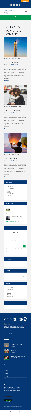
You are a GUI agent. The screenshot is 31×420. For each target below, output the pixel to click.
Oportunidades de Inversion (10, 379)
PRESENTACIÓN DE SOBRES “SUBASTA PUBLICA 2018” (17, 343)
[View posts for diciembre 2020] (6, 232)
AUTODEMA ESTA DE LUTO (16, 216)
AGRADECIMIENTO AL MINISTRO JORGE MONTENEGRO (18, 357)
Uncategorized (10, 197)
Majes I (6, 370)
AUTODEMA (12, 405)
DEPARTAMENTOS (10, 188)
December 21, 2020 (11, 213)
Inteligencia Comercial (9, 376)
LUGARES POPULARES (11, 190)
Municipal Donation (13, 65)
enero (9, 293)
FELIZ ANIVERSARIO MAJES (16, 208)
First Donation (11, 158)
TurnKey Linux (23, 411)
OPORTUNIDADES (10, 193)
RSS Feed (8, 302)
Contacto (15, 6)
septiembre (10, 291)
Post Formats (9, 195)
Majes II (6, 373)
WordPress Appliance (9, 411)
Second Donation (12, 110)
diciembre (10, 287)
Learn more (6, 80)
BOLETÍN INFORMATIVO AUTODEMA (16, 349)
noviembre (10, 289)
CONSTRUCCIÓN (10, 186)
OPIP (6, 368)
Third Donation (11, 62)
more (12, 346)
